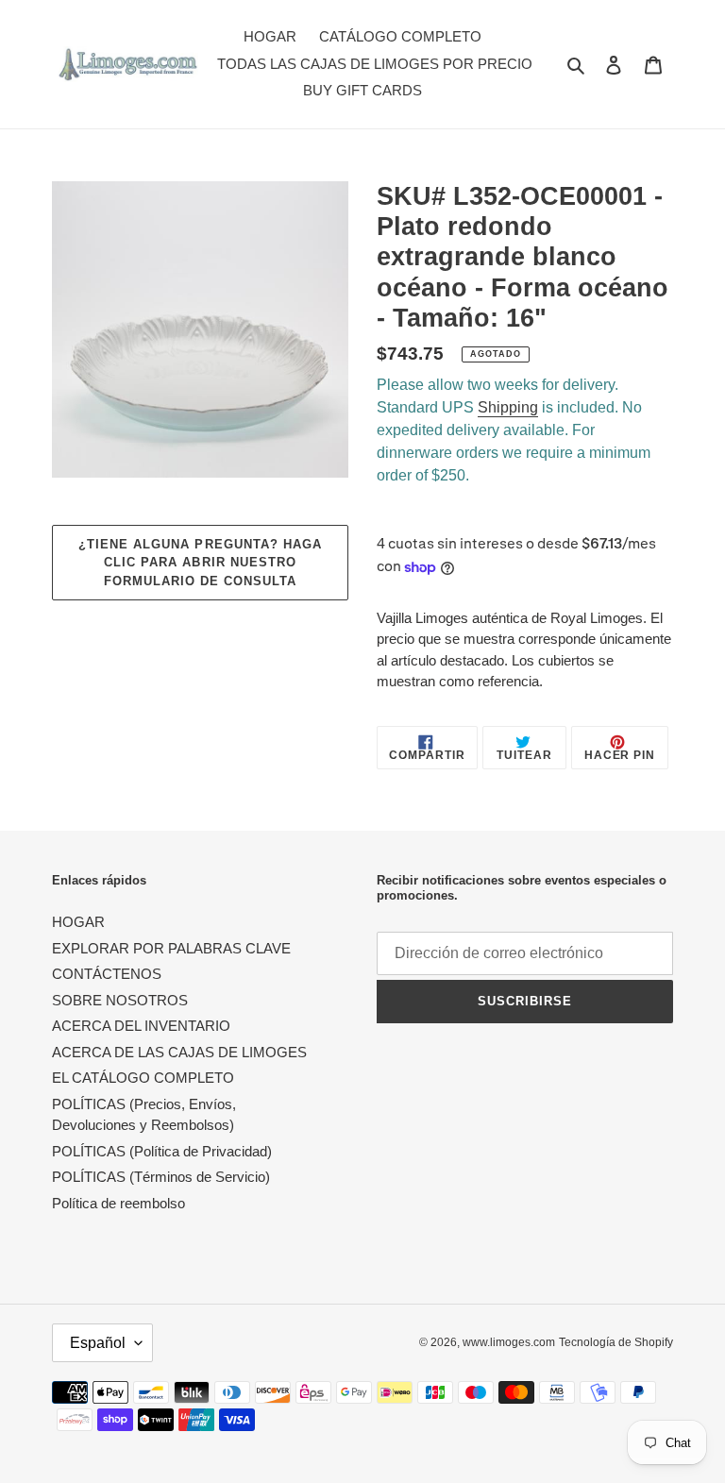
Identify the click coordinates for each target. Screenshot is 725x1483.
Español (98, 1343)
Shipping (508, 407)
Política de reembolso (118, 1203)
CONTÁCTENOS (106, 974)
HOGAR (78, 922)
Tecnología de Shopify (616, 1342)
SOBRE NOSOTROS (120, 1000)
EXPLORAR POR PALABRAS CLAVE (171, 948)
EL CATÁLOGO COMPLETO (143, 1078)
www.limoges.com (509, 1342)
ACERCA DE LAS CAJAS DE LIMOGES (179, 1052)
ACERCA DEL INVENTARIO (141, 1026)
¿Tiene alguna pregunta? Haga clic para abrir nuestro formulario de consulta (200, 562)
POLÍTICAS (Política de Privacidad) (162, 1151)
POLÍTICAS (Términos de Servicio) (161, 1177)
